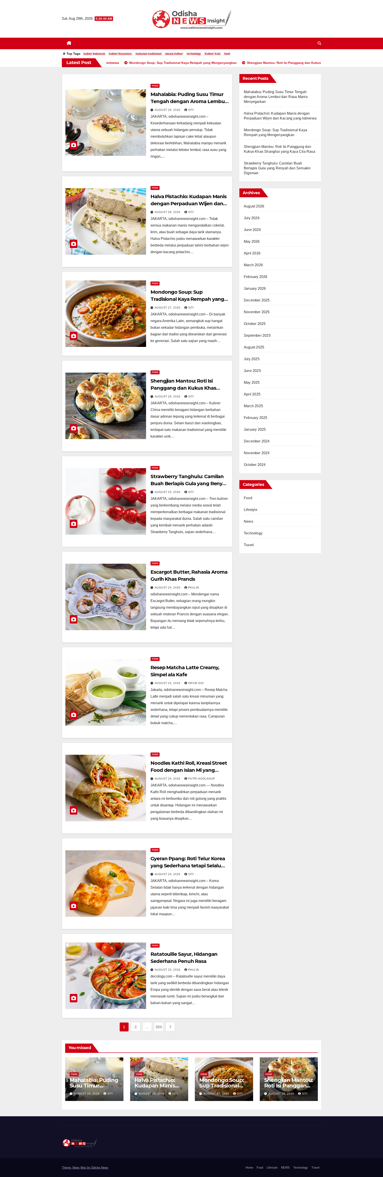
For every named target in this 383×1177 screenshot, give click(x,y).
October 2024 (255, 465)
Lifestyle (250, 510)
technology (194, 53)
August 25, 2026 (168, 492)
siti (191, 109)
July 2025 (252, 359)
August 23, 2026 (168, 969)
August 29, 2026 (168, 109)
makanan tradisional (148, 53)
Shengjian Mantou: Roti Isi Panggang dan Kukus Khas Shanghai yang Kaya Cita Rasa (186, 388)
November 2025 (257, 312)
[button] (319, 43)
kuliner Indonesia (94, 53)
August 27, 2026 (168, 307)
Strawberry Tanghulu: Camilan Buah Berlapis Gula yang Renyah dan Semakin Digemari (189, 483)
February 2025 (256, 418)
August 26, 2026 (168, 396)
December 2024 (257, 441)
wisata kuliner (174, 53)
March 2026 (253, 265)
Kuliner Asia (212, 53)
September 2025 (257, 335)
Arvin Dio (196, 683)
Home (249, 1167)
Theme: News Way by (76, 1167)
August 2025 (254, 347)
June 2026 (252, 230)
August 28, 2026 (168, 212)
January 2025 (255, 429)
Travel (249, 545)
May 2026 (252, 241)
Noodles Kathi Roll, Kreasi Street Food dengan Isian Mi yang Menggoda (188, 770)
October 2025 (255, 324)
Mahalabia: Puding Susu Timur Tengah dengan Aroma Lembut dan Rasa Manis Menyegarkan (188, 101)
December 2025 (257, 300)
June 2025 (252, 371)
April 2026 (252, 253)
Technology (253, 533)
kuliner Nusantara (120, 53)
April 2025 (252, 394)
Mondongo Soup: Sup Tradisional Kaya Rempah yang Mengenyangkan (187, 299)
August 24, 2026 (168, 587)
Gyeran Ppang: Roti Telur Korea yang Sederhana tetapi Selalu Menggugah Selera (187, 866)
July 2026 (252, 218)
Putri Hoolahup (201, 778)
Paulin (193, 587)
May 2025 (252, 382)
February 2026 (256, 277)
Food (155, 85)
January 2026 (255, 288)
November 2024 (257, 453)
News (248, 521)
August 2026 (254, 206)
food (227, 53)
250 (159, 1027)
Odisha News (99, 1167)
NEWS (285, 1167)
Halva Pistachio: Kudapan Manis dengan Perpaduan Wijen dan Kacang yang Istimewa (188, 204)
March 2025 (253, 406)
